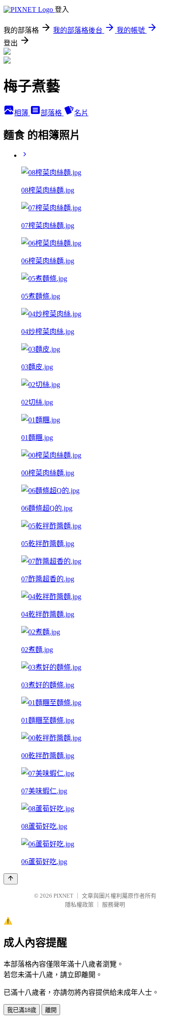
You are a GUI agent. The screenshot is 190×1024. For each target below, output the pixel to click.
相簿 (22, 113)
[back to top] (11, 878)
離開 (51, 1010)
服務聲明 (113, 904)
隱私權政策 (79, 904)
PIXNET (63, 895)
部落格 (52, 113)
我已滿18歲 (21, 1010)
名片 (81, 113)
